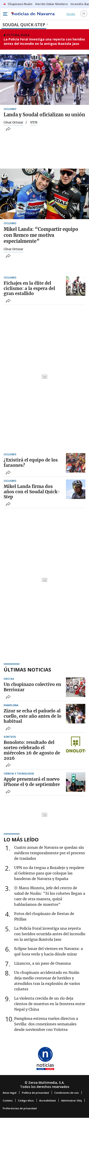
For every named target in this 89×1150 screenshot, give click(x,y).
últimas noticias (27, 669)
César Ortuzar (13, 122)
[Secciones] (5, 14)
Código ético (26, 1100)
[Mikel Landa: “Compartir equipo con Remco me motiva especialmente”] (44, 194)
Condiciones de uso (66, 1092)
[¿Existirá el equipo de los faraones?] (75, 463)
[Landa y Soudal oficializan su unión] (44, 79)
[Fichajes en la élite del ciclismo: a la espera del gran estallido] (75, 286)
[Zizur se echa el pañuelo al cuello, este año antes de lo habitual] (75, 713)
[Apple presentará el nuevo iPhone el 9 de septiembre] (75, 782)
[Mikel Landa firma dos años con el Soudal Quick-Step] (75, 489)
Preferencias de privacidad (20, 1108)
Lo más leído (21, 839)
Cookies (8, 1100)
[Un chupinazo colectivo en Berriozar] (75, 687)
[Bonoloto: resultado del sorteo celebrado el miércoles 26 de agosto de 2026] (75, 745)
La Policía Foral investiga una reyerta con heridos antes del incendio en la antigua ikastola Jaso (44, 41)
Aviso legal (9, 1092)
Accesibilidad (47, 1100)
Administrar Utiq (71, 1100)
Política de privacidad (35, 1092)
